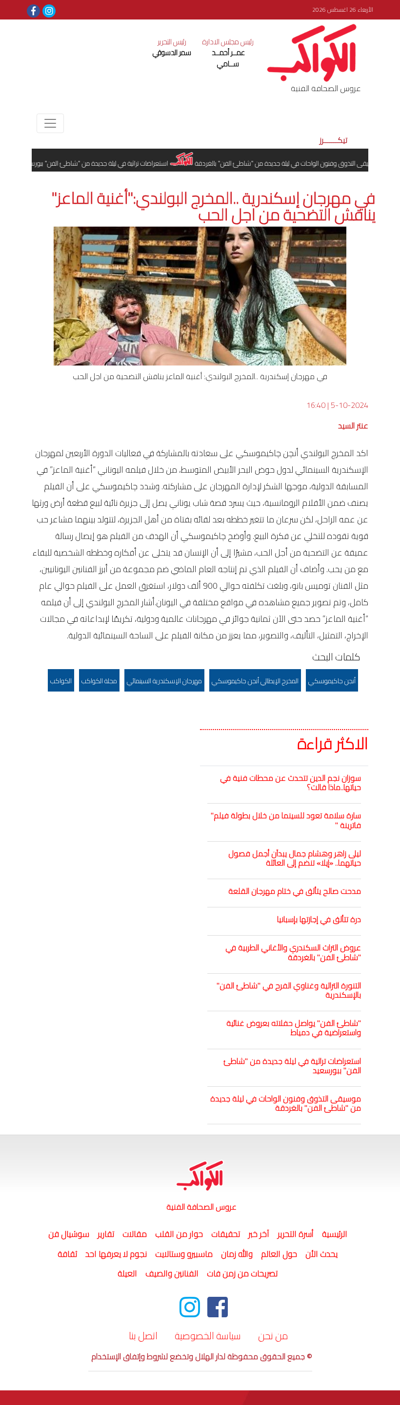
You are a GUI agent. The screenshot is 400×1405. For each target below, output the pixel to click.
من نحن (273, 1336)
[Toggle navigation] (50, 123)
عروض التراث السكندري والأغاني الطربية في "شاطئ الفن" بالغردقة (293, 952)
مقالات (134, 1234)
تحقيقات (225, 1234)
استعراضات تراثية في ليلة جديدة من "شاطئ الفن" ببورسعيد (107, 163)
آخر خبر (258, 1234)
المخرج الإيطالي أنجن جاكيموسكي (255, 680)
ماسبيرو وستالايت (184, 1254)
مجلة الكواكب (99, 680)
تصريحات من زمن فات (242, 1273)
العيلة (127, 1273)
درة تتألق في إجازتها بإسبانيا (319, 919)
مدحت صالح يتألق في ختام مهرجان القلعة (294, 891)
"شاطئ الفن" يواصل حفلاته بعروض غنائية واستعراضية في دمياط (293, 1027)
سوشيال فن (68, 1234)
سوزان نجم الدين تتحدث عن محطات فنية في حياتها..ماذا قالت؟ (290, 782)
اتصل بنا (143, 1336)
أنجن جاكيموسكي (332, 680)
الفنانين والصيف (172, 1273)
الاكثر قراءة (333, 743)
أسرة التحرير (296, 1234)
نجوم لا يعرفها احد (116, 1254)
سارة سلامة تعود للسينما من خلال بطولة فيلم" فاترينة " (286, 820)
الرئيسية (333, 1234)
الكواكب (61, 680)
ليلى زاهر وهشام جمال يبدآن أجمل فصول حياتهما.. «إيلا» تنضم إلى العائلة (294, 858)
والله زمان (237, 1254)
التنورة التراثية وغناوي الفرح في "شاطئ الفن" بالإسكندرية (289, 990)
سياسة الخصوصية (208, 1336)
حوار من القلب (179, 1234)
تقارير (106, 1234)
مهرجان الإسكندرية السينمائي (164, 680)
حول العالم (279, 1254)
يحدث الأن (321, 1254)
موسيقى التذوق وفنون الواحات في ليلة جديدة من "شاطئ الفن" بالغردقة (302, 163)
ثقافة (67, 1254)
